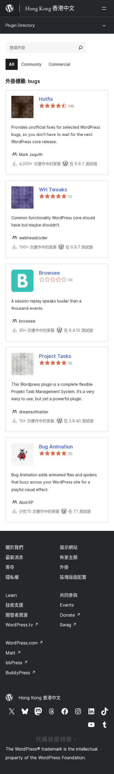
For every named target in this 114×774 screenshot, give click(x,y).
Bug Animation (56, 447)
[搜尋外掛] (80, 47)
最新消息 (14, 557)
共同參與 (68, 595)
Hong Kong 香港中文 (40, 697)
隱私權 (12, 577)
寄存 (10, 567)
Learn (11, 595)
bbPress (17, 662)
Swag (68, 624)
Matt (13, 653)
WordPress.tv (22, 624)
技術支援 (14, 605)
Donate (70, 615)
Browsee (49, 273)
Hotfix (46, 99)
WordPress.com (24, 643)
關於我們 (14, 547)
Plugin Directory (20, 25)
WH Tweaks (53, 189)
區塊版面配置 (73, 577)
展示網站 (68, 547)
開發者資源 (17, 615)
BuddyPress (21, 672)
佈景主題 (68, 557)
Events (67, 605)
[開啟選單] (105, 8)
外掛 (64, 567)
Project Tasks (55, 356)
